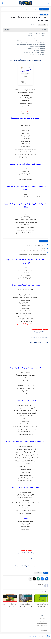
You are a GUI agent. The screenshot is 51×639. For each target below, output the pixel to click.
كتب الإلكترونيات (44, 14)
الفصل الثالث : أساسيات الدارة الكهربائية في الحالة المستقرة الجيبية (31, 40)
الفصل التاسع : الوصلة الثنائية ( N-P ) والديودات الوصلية (34, 52)
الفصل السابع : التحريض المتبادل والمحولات (36, 48)
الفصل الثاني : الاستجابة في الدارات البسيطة (36, 38)
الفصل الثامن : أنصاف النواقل (39, 50)
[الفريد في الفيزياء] (25, 3)
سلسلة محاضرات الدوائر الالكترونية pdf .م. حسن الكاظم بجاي (32, 254)
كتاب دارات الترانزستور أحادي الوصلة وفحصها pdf (41, 605)
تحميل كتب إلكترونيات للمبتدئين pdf (25, 553)
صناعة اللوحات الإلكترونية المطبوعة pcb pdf (36, 245)
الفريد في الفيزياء (33, 636)
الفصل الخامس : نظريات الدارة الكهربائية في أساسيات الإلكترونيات (31, 44)
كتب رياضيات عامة (43, 628)
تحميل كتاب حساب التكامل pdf (31, 9)
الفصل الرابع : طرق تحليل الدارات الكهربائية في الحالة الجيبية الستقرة (31, 42)
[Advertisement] (25, 354)
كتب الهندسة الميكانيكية (42, 625)
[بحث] (2, 3)
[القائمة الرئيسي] (49, 3)
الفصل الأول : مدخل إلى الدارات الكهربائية (37, 35)
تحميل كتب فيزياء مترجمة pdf (39, 337)
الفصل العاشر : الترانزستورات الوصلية (38, 54)
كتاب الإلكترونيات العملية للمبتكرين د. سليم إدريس (26, 605)
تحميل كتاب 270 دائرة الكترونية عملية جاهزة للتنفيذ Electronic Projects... (30, 250)
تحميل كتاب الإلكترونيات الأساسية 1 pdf (37, 33)
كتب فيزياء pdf (44, 630)
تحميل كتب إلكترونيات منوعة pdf (25, 558)
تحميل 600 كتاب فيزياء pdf (40, 332)
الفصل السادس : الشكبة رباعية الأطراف (37, 46)
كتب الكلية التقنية (43, 621)
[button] (42, 578)
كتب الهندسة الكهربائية (42, 623)
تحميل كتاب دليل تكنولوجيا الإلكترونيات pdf (10, 605)
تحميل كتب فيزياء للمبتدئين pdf (39, 342)
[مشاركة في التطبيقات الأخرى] (30, 578)
